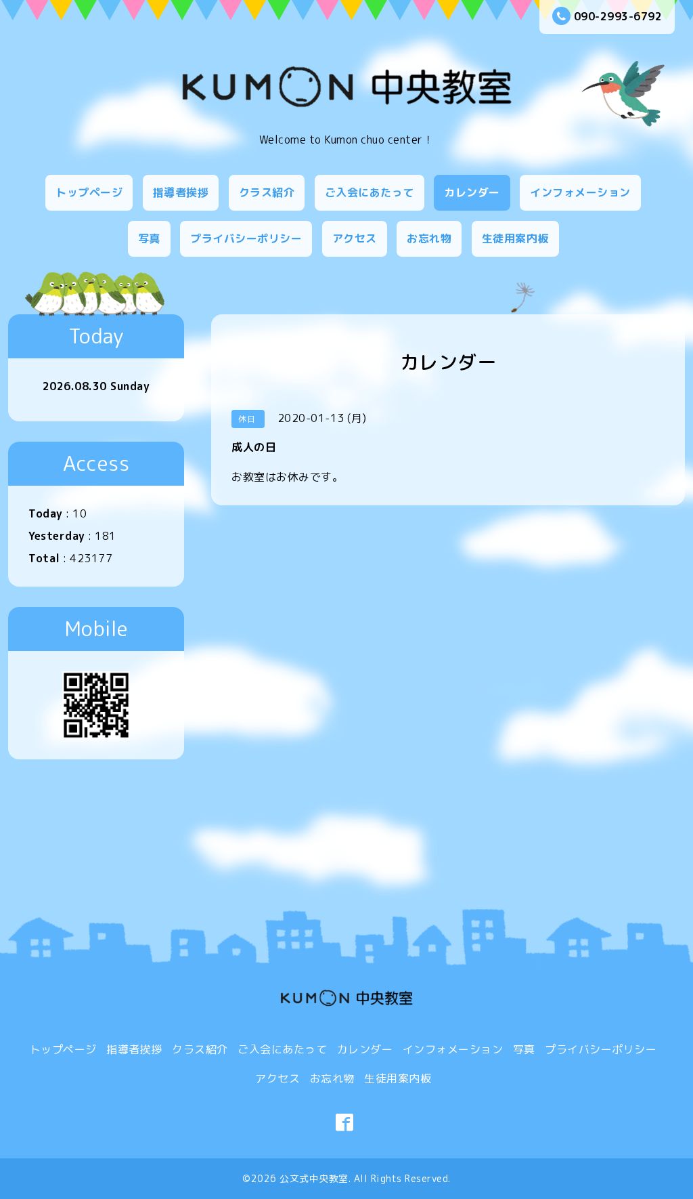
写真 (149, 238)
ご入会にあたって (369, 192)
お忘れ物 (429, 238)
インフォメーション (580, 192)
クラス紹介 (267, 192)
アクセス (354, 238)
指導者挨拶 (181, 192)
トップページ (88, 192)
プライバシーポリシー (246, 238)
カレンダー (472, 192)
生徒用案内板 (515, 238)
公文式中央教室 (314, 1178)
